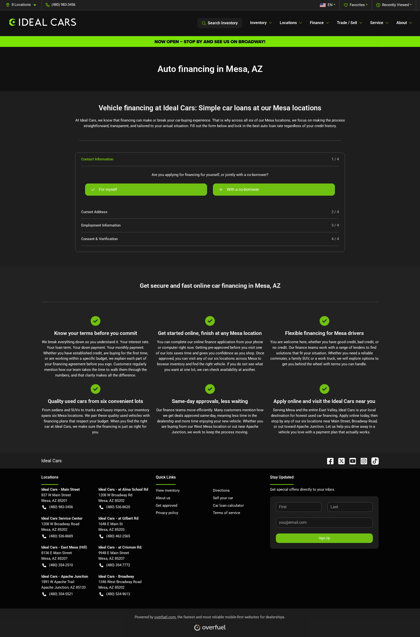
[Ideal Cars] (42, 23)
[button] (23, 4)
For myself (108, 189)
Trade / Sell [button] (347, 22)
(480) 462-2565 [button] (118, 536)
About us (163, 498)
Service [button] (376, 22)
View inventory (168, 490)
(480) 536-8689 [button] (61, 536)
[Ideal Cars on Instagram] (362, 460)
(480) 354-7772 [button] (118, 565)
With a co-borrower (243, 189)
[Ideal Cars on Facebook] (328, 460)
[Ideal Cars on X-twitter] (339, 460)
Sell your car (223, 498)
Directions (221, 490)
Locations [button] (288, 22)
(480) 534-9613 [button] (118, 594)
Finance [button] (317, 22)
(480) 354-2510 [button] (61, 565)
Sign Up (324, 538)
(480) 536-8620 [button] (118, 507)
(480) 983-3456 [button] (63, 4)
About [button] (401, 22)
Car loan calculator (228, 505)
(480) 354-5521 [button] (61, 594)
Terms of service (226, 513)
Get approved (166, 505)
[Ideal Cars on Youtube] (350, 460)
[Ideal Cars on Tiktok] (373, 460)
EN (330, 5)
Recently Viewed (395, 5)
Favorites (357, 5)
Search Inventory (223, 23)
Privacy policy (167, 513)
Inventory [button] (258, 22)
